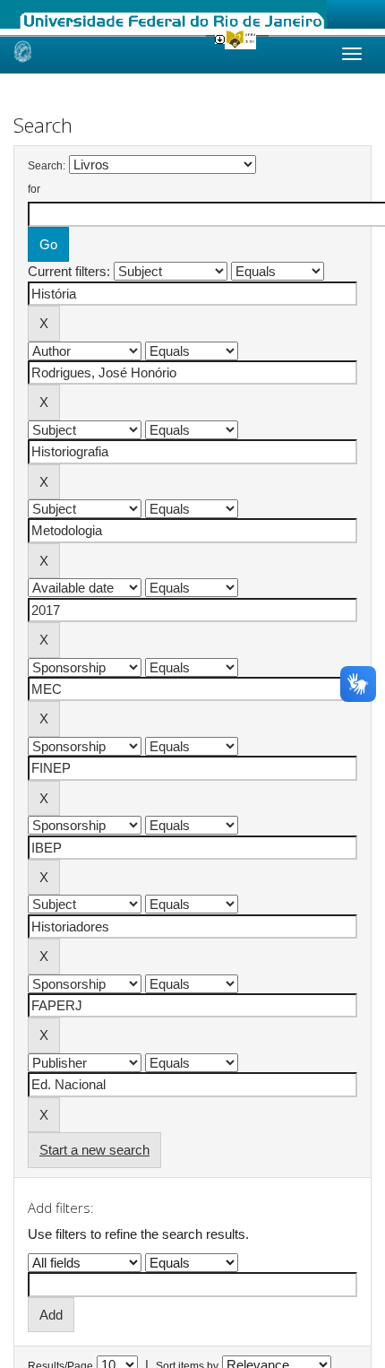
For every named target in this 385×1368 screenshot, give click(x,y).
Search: (46, 166)
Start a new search (94, 1149)
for (34, 189)
